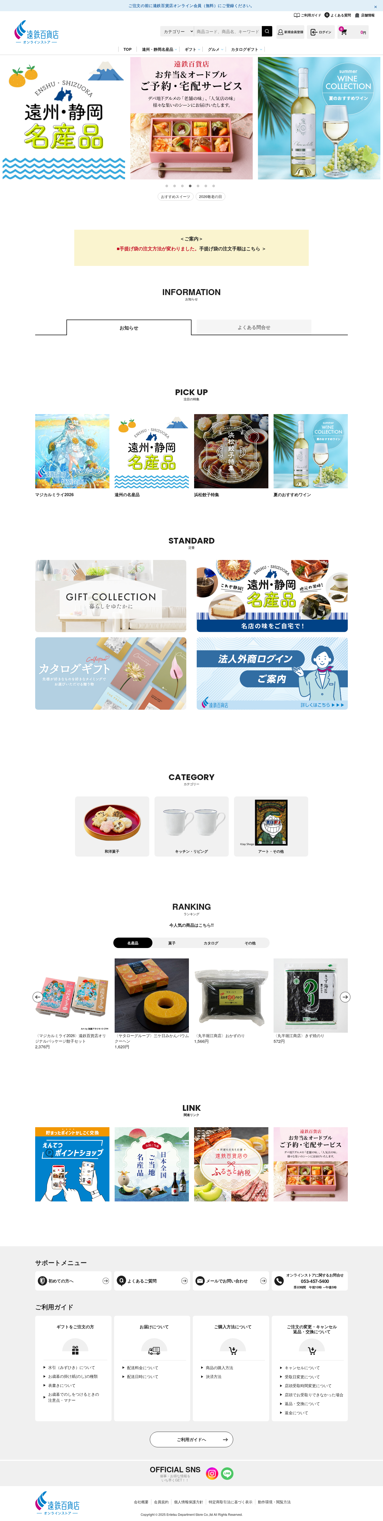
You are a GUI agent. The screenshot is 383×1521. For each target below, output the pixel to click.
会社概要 (141, 1501)
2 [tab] (174, 186)
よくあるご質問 (142, 1281)
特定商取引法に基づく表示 (230, 1501)
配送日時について (142, 1376)
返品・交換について (302, 1403)
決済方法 (213, 1376)
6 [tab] (206, 186)
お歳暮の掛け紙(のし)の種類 (73, 1376)
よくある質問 (341, 15)
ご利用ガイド (311, 15)
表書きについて (62, 1385)
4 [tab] (190, 186)
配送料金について (142, 1367)
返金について (296, 1412)
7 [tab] (213, 186)
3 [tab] (182, 186)
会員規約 (161, 1501)
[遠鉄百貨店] (36, 41)
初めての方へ (60, 1281)
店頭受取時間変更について (308, 1385)
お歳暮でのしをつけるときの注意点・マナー (73, 1397)
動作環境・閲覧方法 (274, 1501)
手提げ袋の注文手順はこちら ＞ (232, 248)
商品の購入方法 (219, 1367)
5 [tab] (198, 186)
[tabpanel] (64, 118)
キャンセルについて (302, 1367)
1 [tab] (167, 186)
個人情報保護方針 (188, 1501)
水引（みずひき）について (71, 1367)
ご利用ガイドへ (191, 1439)
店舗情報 (368, 15)
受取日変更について (302, 1376)
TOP (127, 49)
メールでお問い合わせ (227, 1281)
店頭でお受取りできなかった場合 (314, 1394)
